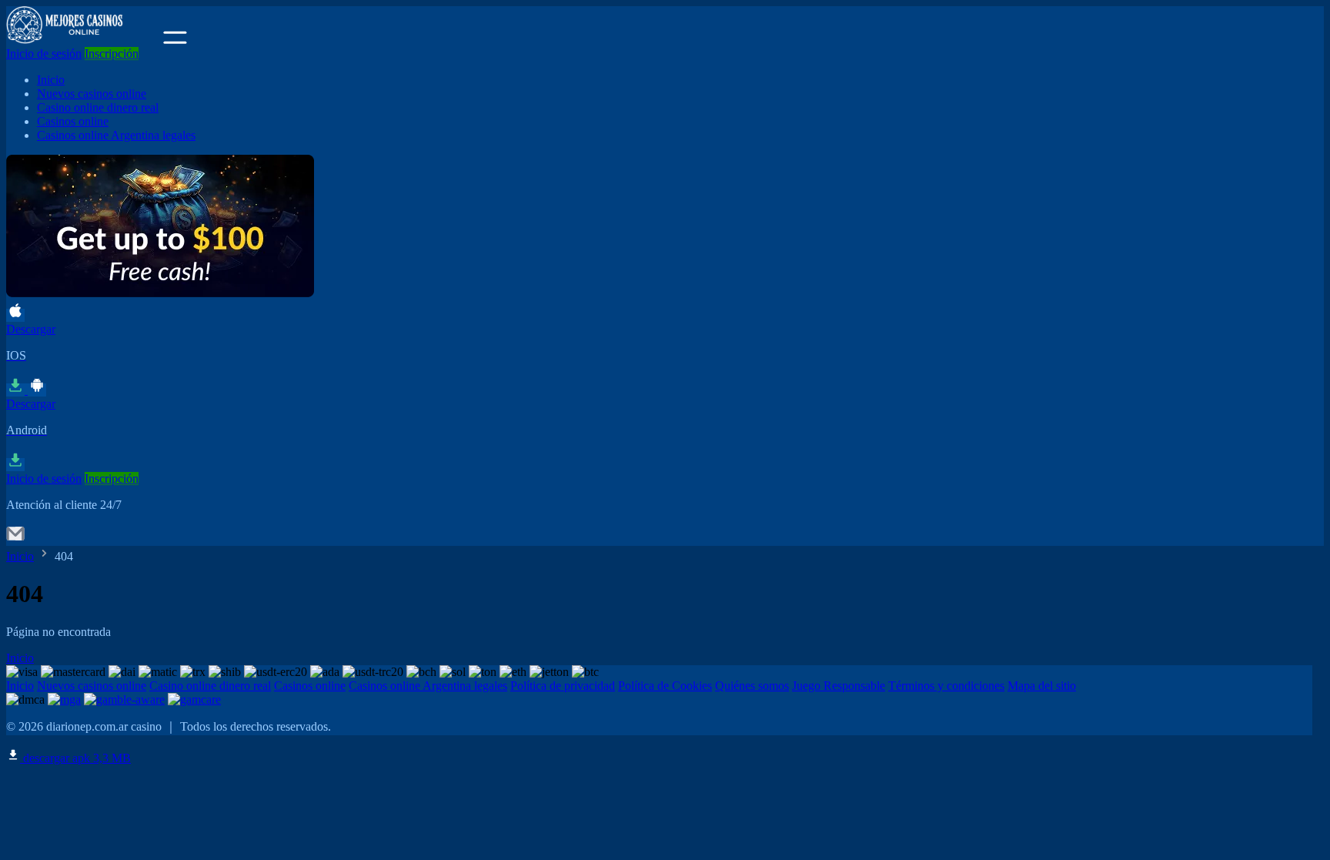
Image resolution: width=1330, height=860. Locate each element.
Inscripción (112, 53)
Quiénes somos (752, 685)
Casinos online (73, 121)
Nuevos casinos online (91, 93)
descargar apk (75, 758)
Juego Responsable (838, 685)
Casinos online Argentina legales (116, 135)
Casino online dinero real (98, 107)
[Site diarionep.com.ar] (83, 39)
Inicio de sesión (44, 53)
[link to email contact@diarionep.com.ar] (15, 538)
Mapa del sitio (1042, 685)
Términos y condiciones (946, 685)
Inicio (51, 79)
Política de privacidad (562, 685)
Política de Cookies (665, 685)
